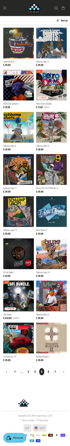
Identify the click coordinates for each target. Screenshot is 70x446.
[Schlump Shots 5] (51, 43)
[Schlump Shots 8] (51, 127)
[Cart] (63, 8)
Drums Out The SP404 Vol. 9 (47, 188)
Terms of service (28, 420)
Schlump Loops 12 (10, 188)
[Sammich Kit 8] (18, 43)
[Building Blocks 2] (51, 338)
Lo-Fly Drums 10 (9, 356)
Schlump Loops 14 (43, 272)
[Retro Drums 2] (51, 211)
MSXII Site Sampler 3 (11, 103)
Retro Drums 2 (41, 230)
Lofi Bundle (7, 314)
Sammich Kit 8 (8, 61)
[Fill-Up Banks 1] (18, 253)
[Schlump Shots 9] (51, 296)
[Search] (56, 8)
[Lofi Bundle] (18, 296)
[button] (5, 8)
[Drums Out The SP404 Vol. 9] (51, 169)
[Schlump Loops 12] (18, 169)
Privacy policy (43, 420)
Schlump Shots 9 (42, 314)
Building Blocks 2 (42, 356)
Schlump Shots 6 (9, 145)
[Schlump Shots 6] (18, 127)
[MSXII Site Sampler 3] (18, 85)
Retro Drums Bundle (43, 103)
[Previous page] (6, 371)
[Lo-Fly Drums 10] (18, 338)
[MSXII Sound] (34, 8)
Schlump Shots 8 (42, 145)
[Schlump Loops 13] (18, 211)
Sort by (64, 20)
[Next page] (63, 371)
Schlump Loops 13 (10, 230)
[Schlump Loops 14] (51, 253)
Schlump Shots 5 (42, 61)
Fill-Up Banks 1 (8, 272)
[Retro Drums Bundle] (51, 85)
